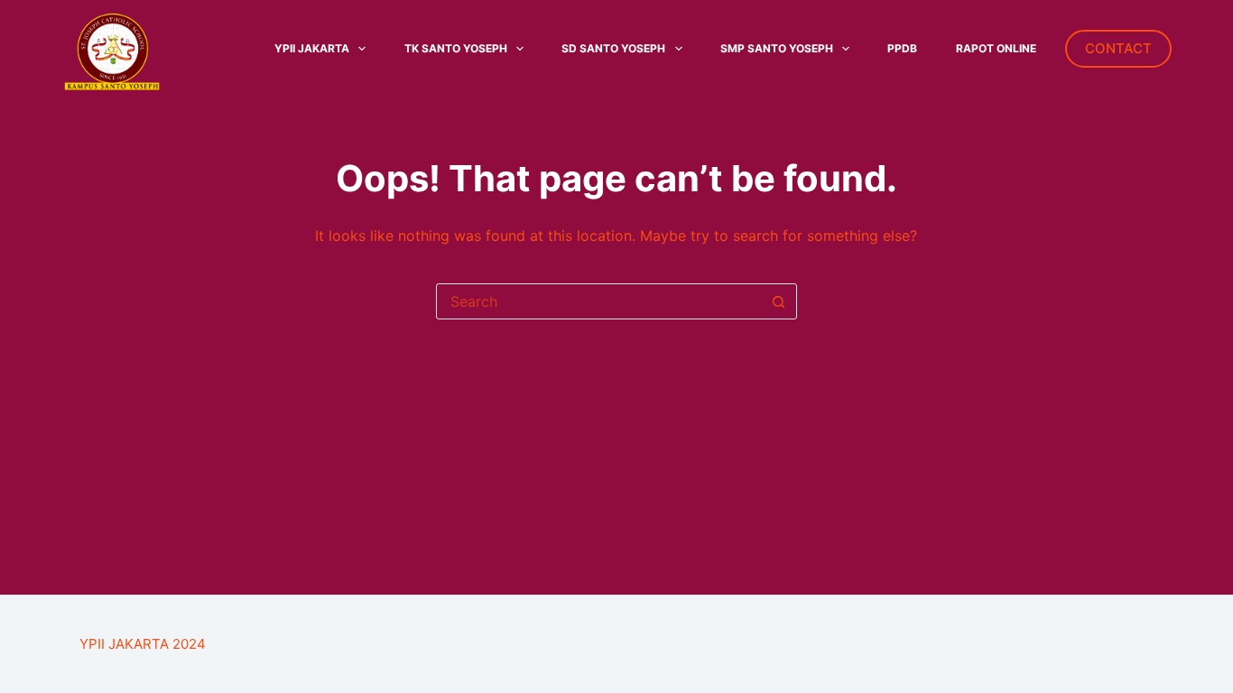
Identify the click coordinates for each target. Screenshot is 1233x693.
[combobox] (599, 301)
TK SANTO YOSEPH (455, 48)
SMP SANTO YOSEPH (776, 48)
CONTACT (1118, 48)
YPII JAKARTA (311, 48)
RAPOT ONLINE (996, 48)
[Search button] (779, 301)
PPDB (902, 48)
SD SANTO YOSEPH (613, 48)
